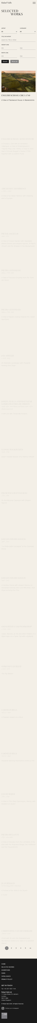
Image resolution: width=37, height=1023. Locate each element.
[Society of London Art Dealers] (4, 1016)
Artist (3, 28)
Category (23, 28)
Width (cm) (4, 53)
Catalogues (6, 976)
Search (5, 61)
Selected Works (7, 967)
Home (3, 964)
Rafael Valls (6, 2)
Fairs (3, 973)
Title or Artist (6, 36)
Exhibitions (5, 970)
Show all (14, 61)
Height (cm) (5, 44)
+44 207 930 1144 (10, 989)
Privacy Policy (6, 979)
